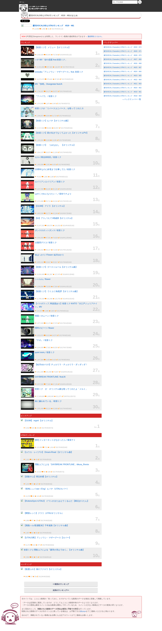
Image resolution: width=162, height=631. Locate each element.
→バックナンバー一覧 (131, 99)
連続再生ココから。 (96, 36)
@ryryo (83, 611)
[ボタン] (139, 2)
